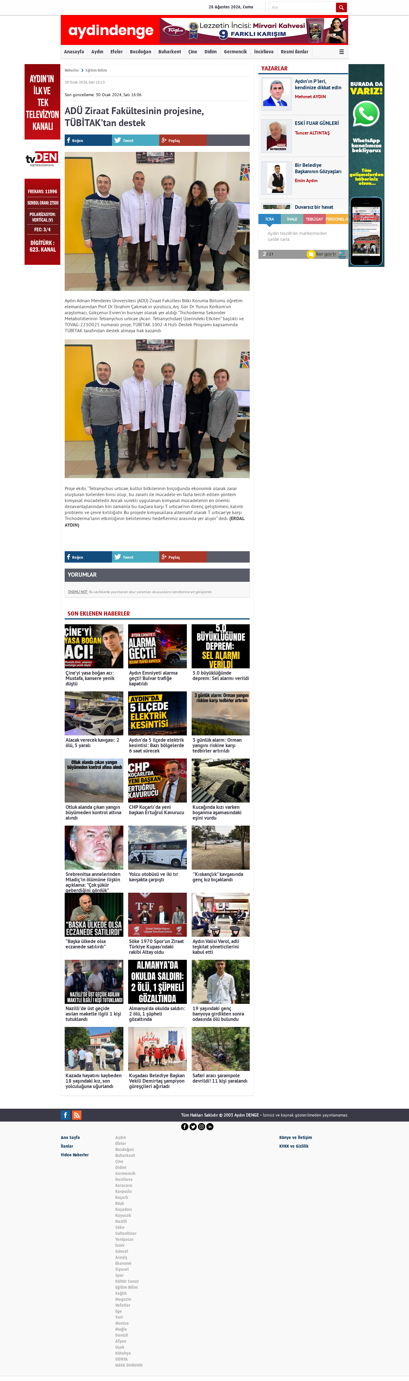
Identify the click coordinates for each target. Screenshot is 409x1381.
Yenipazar (124, 1239)
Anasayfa (74, 52)
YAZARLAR (274, 68)
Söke (120, 1227)
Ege (118, 1311)
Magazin (123, 1299)
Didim (211, 52)
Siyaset (122, 1269)
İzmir (120, 1245)
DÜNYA (121, 1359)
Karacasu (123, 1185)
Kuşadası (123, 1209)
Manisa (122, 1323)
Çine (192, 52)
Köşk (119, 1203)
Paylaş (174, 140)
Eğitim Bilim (96, 70)
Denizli (121, 1335)
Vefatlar (122, 1305)
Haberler (72, 70)
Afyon (120, 1341)
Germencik (235, 52)
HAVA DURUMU (129, 1365)
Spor (119, 1275)
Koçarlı (121, 1197)
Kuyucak (123, 1215)
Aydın (97, 52)
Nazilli (121, 1221)
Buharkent (169, 52)
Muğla (121, 1329)
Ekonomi (123, 1263)
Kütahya (123, 1353)
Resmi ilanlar (294, 52)
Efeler (116, 52)
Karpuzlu (123, 1191)
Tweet (128, 140)
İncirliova (264, 52)
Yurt (119, 1317)
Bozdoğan (140, 52)
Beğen (77, 140)
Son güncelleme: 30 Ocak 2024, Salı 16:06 (103, 94)
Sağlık (121, 1293)
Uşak (120, 1347)
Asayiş (121, 1257)
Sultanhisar (126, 1233)
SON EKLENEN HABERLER (99, 613)
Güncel (121, 1251)
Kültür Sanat (127, 1281)
